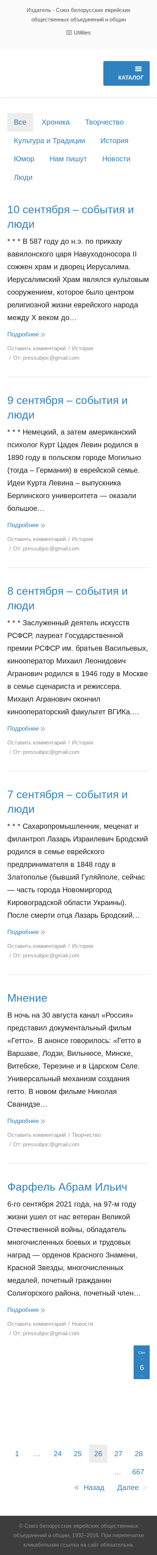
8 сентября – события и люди (67, 598)
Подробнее (23, 334)
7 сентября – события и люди (67, 801)
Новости (116, 159)
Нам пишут (68, 159)
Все (20, 122)
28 (139, 1454)
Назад (94, 1487)
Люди (23, 177)
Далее (128, 1487)
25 (78, 1454)
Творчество (104, 122)
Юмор (24, 159)
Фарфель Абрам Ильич (67, 1187)
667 (138, 1472)
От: (46, 358)
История (114, 141)
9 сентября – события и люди (67, 407)
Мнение (27, 998)
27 (118, 1454)
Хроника (56, 122)
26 (98, 1454)
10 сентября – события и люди (70, 216)
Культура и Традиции (49, 141)
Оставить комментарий (36, 348)
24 (58, 1454)
